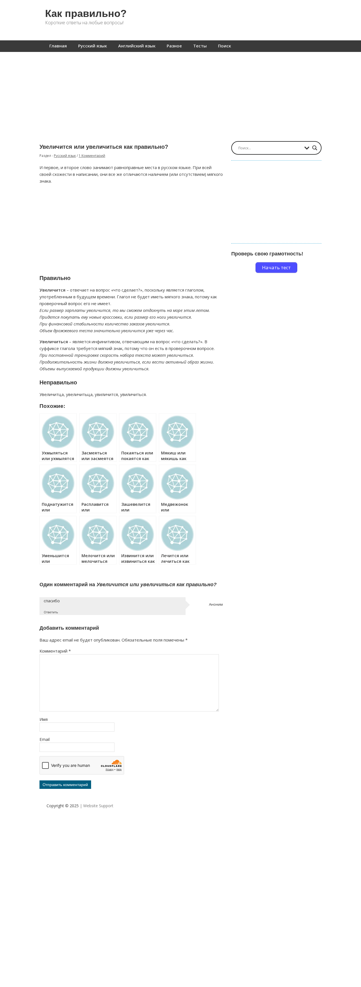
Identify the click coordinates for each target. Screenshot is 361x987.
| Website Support (96, 805)
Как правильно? (86, 13)
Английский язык (136, 46)
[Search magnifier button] (315, 148)
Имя (43, 719)
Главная (58, 46)
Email (44, 739)
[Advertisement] (180, 93)
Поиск (224, 46)
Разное (174, 46)
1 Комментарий (92, 155)
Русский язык (92, 46)
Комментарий (55, 651)
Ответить (51, 612)
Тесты (200, 46)
